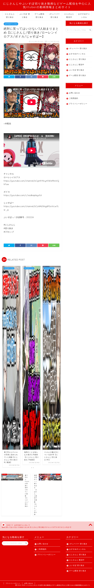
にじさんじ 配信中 (69, 15)
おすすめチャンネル (84, 15)
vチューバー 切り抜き (54, 15)
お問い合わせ (74, 93)
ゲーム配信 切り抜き (39, 15)
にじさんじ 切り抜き (10, 15)
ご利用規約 (73, 98)
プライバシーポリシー (78, 104)
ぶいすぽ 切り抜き (24, 15)
